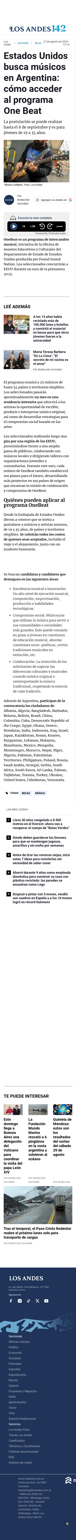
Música (40, 793)
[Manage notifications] (67, 1524)
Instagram (20, 1301)
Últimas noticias (19, 1342)
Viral (12, 1413)
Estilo (12, 1396)
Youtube (46, 1301)
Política (13, 1347)
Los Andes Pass (19, 1429)
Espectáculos (17, 1374)
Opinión (14, 1385)
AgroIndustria (17, 1402)
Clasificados (17, 1440)
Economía (15, 1353)
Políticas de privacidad (23, 1451)
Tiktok (28, 1301)
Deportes (14, 1369)
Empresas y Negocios (23, 1391)
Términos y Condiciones (24, 1446)
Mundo (13, 1380)
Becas (26, 793)
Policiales (15, 1364)
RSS (11, 1457)
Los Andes (7, 43)
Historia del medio (20, 1462)
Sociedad (23, 43)
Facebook (11, 1301)
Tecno (13, 1407)
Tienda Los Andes (20, 1435)
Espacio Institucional (22, 1418)
